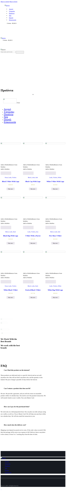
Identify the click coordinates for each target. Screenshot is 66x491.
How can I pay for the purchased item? (17, 406)
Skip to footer (13, 1)
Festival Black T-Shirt (33, 290)
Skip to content (5, 1)
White (59, 177)
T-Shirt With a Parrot (32, 236)
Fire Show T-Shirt (55, 236)
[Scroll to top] (1, 489)
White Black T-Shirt (11, 290)
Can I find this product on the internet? (17, 370)
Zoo (37, 232)
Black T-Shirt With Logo (10, 181)
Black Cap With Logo (32, 181)
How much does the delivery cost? (15, 425)
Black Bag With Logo (10, 236)
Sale (36, 177)
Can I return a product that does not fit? (17, 388)
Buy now (10, 189)
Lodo (9, 177)
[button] (23, 370)
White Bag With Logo (55, 290)
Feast (6, 177)
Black (29, 177)
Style (14, 232)
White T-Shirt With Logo (55, 181)
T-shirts (14, 177)
